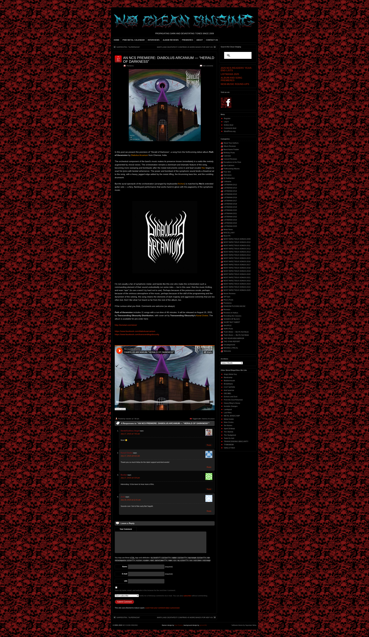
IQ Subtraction (229, 178)
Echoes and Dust (230, 397)
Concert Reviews (230, 159)
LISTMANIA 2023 (230, 220)
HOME (116, 40)
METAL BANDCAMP (232, 416)
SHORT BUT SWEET (232, 322)
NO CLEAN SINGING (130, 625)
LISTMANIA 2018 (230, 204)
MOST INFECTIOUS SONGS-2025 (237, 290)
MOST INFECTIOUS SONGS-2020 (237, 274)
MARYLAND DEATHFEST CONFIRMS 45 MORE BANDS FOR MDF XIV (185, 47)
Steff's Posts (228, 329)
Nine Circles (229, 422)
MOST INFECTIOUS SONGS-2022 (237, 281)
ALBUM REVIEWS (171, 40)
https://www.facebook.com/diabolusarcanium (135, 331)
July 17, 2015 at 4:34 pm (130, 478)
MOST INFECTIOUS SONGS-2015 (237, 258)
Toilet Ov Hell (229, 438)
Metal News (228, 230)
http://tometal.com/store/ (126, 325)
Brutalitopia (228, 384)
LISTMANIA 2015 (230, 194)
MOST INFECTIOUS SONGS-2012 (237, 249)
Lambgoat (228, 409)
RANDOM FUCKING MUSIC (235, 306)
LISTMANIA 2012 (230, 185)
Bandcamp (228, 377)
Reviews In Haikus (231, 313)
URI (125, 581)
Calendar (227, 156)
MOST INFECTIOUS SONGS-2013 (237, 252)
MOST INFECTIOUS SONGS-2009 (237, 239)
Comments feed (230, 128)
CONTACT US (212, 40)
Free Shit (227, 172)
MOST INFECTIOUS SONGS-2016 (237, 262)
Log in (226, 122)
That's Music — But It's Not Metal (236, 335)
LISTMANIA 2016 (230, 198)
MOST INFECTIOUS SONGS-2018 (237, 268)
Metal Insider (229, 419)
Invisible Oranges (231, 406)
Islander (128, 419)
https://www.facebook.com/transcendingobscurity (137, 334)
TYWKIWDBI (229, 445)
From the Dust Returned (233, 400)
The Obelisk (228, 432)
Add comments (208, 66)
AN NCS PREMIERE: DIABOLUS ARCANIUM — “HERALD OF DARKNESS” (168, 59)
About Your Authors (231, 143)
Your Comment (126, 529)
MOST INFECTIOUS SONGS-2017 (237, 265)
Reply (209, 445)
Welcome (227, 351)
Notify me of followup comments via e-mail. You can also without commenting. (173, 596)
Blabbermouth (229, 381)
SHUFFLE (227, 326)
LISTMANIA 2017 (230, 201)
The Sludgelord (230, 435)
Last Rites (228, 413)
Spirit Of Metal (229, 429)
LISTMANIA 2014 (230, 191)
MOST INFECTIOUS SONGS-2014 (237, 255)
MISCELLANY (229, 233)
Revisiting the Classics (232, 316)
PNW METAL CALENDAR (134, 40)
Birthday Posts (229, 153)
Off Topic (227, 297)
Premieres (130, 66)
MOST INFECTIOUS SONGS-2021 (237, 278)
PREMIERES (187, 40)
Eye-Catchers (229, 166)
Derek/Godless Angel (130, 431)
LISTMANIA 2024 (230, 223)
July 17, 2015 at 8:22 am (130, 456)
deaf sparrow (229, 390)
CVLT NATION (229, 387)
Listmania (227, 182)
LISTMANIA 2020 (230, 210)
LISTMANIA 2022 (230, 217)
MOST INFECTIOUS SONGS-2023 (237, 284)
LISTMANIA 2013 (230, 188)
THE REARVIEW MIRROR (234, 338)
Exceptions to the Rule (232, 162)
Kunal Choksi (127, 453)
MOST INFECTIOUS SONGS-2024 (237, 287)
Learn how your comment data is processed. (162, 608)
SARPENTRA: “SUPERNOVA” (128, 47)
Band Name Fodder (231, 150)
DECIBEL (227, 393)
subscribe (187, 596)
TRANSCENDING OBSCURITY (236, 441)
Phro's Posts (228, 300)
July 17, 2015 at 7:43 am (130, 434)
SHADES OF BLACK (232, 319)
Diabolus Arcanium (208, 419)
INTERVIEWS (154, 40)
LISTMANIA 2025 (230, 226)
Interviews (227, 175)
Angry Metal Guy (230, 374)
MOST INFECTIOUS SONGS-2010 (237, 242)
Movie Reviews (230, 294)
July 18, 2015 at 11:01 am (131, 500)
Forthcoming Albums (232, 169)
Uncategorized (229, 345)
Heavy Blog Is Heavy (232, 403)
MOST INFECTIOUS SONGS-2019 (237, 271)
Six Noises (228, 425)
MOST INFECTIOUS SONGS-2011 (237, 246)
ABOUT (199, 40)
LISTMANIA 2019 (230, 207)
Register (227, 119)
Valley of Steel (229, 448)
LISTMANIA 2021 (230, 214)
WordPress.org (230, 131)
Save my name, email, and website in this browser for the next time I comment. (145, 590)
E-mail (124, 574)
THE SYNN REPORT (232, 342)
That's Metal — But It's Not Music (236, 332)
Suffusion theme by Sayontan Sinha (243, 625)
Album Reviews (230, 146)
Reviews (227, 310)
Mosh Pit (227, 236)
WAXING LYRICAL (231, 348)
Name (124, 567)
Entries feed (228, 125)
